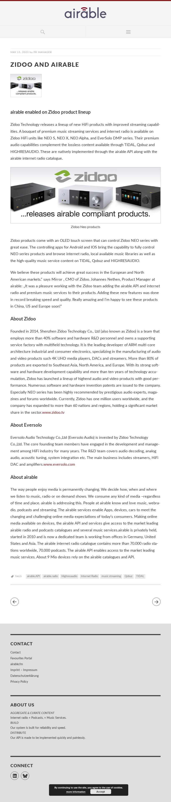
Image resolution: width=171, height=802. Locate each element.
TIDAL (140, 576)
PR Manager (43, 52)
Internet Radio (89, 576)
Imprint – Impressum (23, 670)
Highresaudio (69, 576)
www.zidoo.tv (53, 413)
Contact (15, 652)
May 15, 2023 (19, 52)
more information (76, 791)
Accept (100, 791)
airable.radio (51, 576)
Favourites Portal (21, 658)
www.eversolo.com (59, 465)
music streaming (111, 576)
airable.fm (16, 664)
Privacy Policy (19, 681)
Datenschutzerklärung (24, 676)
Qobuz (128, 576)
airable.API (33, 576)
